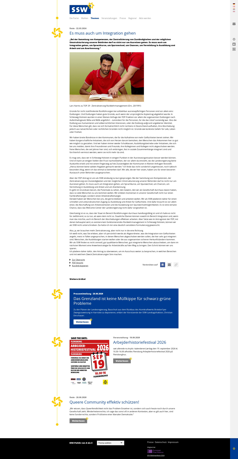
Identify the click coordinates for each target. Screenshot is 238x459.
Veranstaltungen (109, 18)
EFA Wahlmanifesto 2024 (155, 455)
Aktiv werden (145, 18)
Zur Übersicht (78, 259)
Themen (95, 18)
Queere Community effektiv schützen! (104, 402)
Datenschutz (161, 442)
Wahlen (84, 18)
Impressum (173, 442)
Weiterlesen (82, 321)
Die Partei (74, 18)
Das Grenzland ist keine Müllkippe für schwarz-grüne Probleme (122, 301)
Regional (132, 18)
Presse (123, 18)
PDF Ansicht (77, 262)
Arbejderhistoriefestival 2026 (139, 342)
